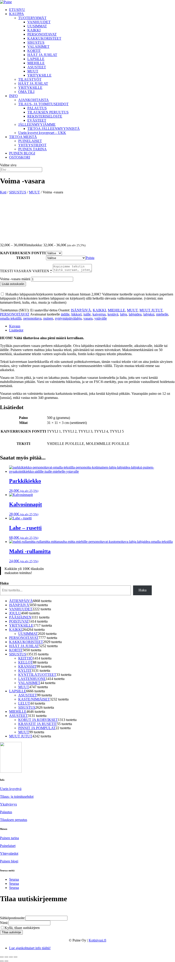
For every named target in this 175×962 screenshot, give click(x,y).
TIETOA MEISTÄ (23, 137)
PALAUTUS (37, 108)
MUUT (32, 71)
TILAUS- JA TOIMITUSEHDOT (43, 104)
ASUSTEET (36, 67)
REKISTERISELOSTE (44, 116)
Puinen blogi (9, 861)
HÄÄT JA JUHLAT (42, 55)
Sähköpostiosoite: (12, 918)
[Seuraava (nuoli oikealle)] (6, 961)
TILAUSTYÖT (29, 79)
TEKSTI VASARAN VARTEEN (26, 271)
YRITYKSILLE (39, 75)
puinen (48, 318)
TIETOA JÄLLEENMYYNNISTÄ (53, 129)
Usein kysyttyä (10, 789)
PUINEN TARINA (32, 149)
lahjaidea (135, 314)
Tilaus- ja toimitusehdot (16, 796)
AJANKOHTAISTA (33, 100)
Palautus (6, 812)
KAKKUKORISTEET (44, 38)
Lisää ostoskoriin (13, 284)
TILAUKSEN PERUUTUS (48, 112)
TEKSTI (23, 258)
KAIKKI (34, 30)
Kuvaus (14, 326)
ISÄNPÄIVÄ (81, 310)
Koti (3, 192)
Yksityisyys (8, 804)
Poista (90, 258)
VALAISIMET (38, 47)
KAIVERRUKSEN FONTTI (23, 253)
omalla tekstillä (10, 318)
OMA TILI (26, 92)
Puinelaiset (7, 846)
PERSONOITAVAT (42, 34)
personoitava (32, 318)
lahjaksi (148, 314)
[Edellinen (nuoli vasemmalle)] (2, 961)
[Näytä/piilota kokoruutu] (6, 957)
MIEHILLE (36, 63)
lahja (123, 314)
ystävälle (100, 318)
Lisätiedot (16, 330)
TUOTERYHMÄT (32, 18)
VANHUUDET (39, 22)
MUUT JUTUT (150, 310)
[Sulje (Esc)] (15, 957)
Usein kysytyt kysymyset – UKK (42, 133)
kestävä (113, 314)
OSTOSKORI (19, 157)
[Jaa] (11, 957)
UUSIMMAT (37, 26)
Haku (4, 583)
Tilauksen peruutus (13, 820)
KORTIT (34, 51)
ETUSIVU (17, 10)
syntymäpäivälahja (68, 318)
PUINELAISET (30, 141)
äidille (65, 314)
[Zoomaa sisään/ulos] (2, 957)
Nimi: (4, 923)
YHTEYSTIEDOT (32, 145)
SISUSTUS (35, 42)
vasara (88, 318)
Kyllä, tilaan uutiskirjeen (22, 928)
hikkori (76, 314)
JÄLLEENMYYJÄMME (37, 124)
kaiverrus (99, 314)
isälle (87, 314)
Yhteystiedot (9, 853)
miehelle (162, 314)
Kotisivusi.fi (97, 940)
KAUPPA (16, 14)
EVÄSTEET (36, 120)
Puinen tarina (9, 838)
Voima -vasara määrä (15, 279)
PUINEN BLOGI (22, 153)
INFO (13, 96)
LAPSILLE (35, 59)
